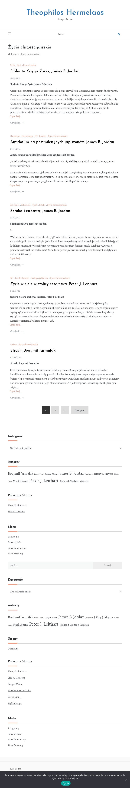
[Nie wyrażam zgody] (126, 779)
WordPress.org (15, 553)
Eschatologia (27, 136)
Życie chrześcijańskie (26, 65)
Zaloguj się (13, 536)
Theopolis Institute (17, 505)
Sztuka (42, 204)
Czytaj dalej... (16, 122)
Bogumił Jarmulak (20, 473)
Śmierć (13, 344)
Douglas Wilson (51, 474)
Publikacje (13, 648)
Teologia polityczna (39, 278)
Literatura (14, 204)
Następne (79, 410)
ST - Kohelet (40, 136)
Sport (34, 204)
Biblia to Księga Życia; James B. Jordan (44, 71)
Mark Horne (20, 481)
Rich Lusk (84, 481)
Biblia (12, 65)
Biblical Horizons (16, 511)
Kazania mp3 (14, 696)
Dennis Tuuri (38, 474)
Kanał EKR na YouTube (19, 690)
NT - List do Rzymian (19, 278)
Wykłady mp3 (15, 703)
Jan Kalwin (89, 474)
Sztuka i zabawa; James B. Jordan (40, 211)
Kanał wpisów (15, 542)
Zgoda (66, 783)
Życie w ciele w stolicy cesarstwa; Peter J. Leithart (53, 284)
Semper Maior (15, 684)
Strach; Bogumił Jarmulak (33, 351)
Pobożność (26, 204)
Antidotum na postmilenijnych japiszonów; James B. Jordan (62, 142)
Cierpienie (15, 136)
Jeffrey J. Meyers (103, 474)
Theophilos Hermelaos (65, 13)
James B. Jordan (71, 473)
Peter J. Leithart (43, 480)
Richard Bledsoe (69, 481)
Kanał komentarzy (17, 547)
